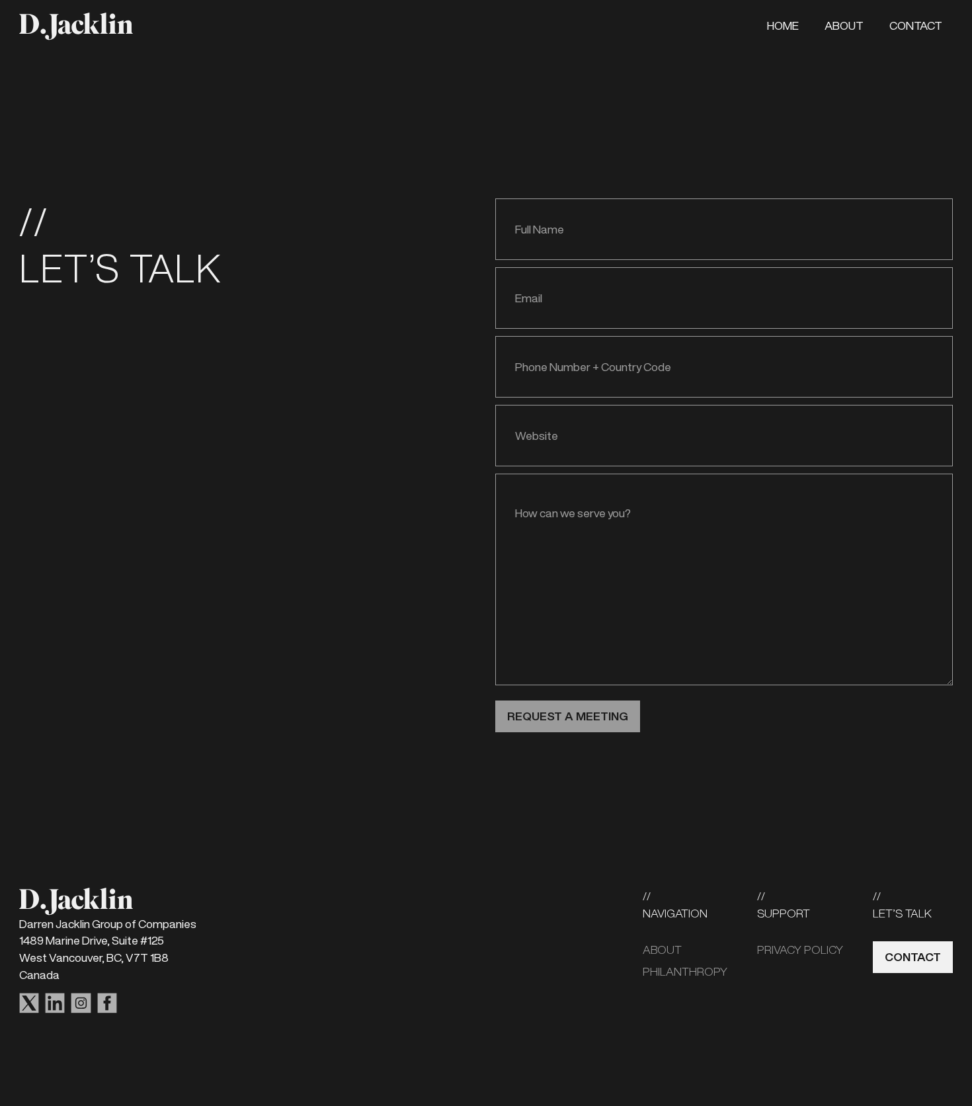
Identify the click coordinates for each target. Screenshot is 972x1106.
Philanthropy (685, 971)
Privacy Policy (800, 949)
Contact (915, 25)
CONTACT (913, 956)
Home (783, 25)
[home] (76, 26)
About (844, 25)
